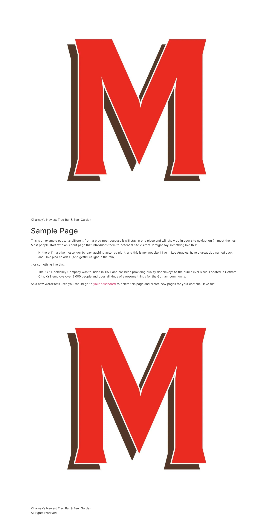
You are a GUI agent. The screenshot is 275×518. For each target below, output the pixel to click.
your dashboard (104, 284)
